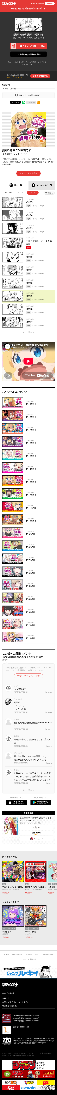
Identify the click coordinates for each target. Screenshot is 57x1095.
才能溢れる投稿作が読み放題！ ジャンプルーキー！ (28, 971)
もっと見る (27, 332)
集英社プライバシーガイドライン (15, 1002)
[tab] (15, 185)
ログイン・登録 (37, 3)
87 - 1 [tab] (33, 193)
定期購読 (50, 3)
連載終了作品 (48, 954)
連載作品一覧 (17, 954)
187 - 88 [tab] (20, 193)
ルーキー (37, 9)
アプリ (24, 9)
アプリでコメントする (28, 676)
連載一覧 (14, 9)
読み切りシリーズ (33, 954)
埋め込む (32, 102)
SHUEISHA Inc (9, 1053)
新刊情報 (30, 9)
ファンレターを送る (28, 173)
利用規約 (5, 998)
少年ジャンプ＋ (9, 3)
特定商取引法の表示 (10, 1006)
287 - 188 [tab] (8, 193)
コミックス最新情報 (28, 959)
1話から (50, 193)
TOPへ (6, 954)
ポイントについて (28, 64)
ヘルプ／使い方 (8, 993)
